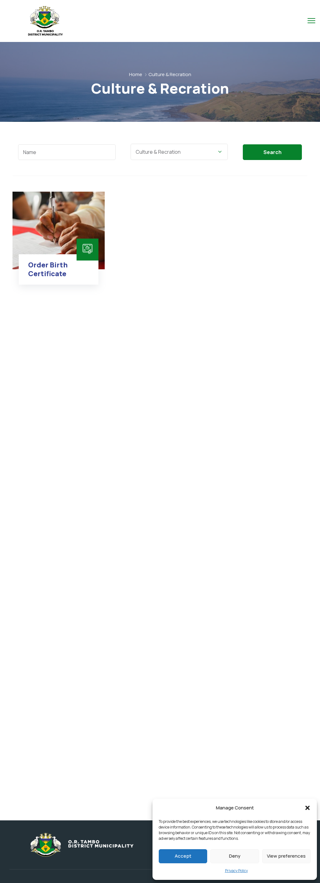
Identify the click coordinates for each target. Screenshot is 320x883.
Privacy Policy (236, 870)
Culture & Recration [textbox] (158, 151)
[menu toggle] (311, 20)
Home (135, 74)
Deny (234, 856)
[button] (307, 808)
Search (272, 152)
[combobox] (179, 152)
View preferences (286, 856)
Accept (183, 856)
